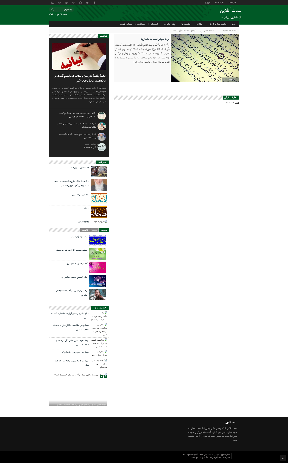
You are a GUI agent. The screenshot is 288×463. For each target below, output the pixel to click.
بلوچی (207, 2)
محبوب (104, 230)
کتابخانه (154, 24)
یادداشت (141, 24)
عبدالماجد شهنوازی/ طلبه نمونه (75, 352)
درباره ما (232, 2)
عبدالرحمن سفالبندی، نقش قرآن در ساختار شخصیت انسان (81, 404)
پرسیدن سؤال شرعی (79, 237)
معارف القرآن (183, 30)
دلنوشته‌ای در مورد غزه (79, 168)
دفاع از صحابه (83, 222)
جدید (94, 230)
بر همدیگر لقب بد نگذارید (155, 39)
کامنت (85, 230)
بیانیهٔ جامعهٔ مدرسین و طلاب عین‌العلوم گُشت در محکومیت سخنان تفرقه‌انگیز (80, 78)
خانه (234, 24)
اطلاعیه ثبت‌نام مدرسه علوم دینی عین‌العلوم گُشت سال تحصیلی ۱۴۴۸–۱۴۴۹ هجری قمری (78, 115)
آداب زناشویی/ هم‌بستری (76, 264)
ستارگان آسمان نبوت (80, 195)
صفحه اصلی (209, 30)
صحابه (86, 208)
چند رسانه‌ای (169, 24)
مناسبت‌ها (186, 24)
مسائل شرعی (126, 24)
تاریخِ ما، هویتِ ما (90, 147)
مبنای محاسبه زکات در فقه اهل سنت (71, 250)
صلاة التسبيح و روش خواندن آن (74, 277)
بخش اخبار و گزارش (217, 24)
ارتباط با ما (219, 2)
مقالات (199, 24)
